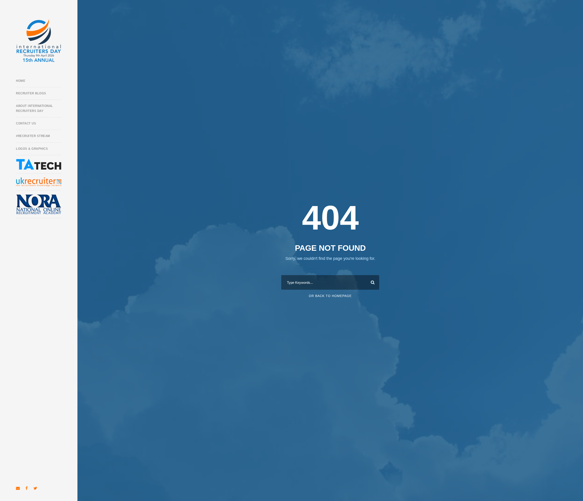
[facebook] (27, 488)
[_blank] (38, 182)
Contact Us (26, 123)
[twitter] (35, 488)
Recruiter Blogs (31, 93)
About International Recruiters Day (34, 108)
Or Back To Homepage (330, 296)
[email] (18, 488)
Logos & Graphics (32, 148)
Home (20, 81)
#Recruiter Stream (33, 136)
